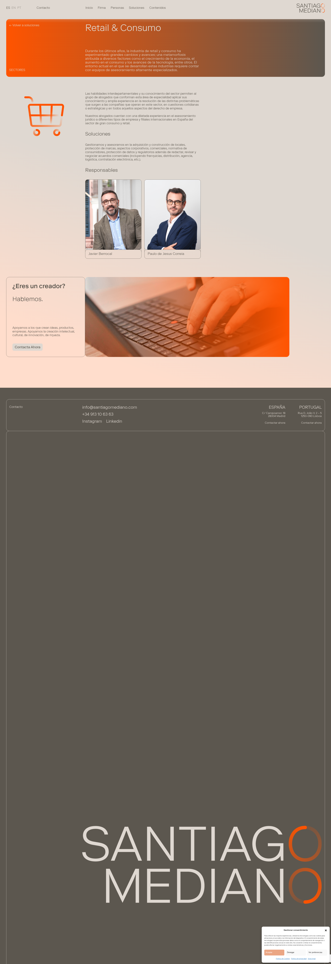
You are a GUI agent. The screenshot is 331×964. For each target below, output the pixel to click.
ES (8, 7)
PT (19, 7)
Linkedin (114, 422)
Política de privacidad (299, 959)
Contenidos (157, 7)
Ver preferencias (315, 952)
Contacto (43, 7)
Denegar (290, 952)
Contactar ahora (275, 423)
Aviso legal (312, 959)
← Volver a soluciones (24, 25)
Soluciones (136, 7)
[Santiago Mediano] (311, 8)
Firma (102, 7)
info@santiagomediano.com (109, 408)
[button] (326, 930)
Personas (117, 7)
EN (14, 7)
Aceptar (269, 952)
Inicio (89, 7)
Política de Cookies (283, 959)
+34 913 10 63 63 (97, 415)
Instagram (92, 422)
